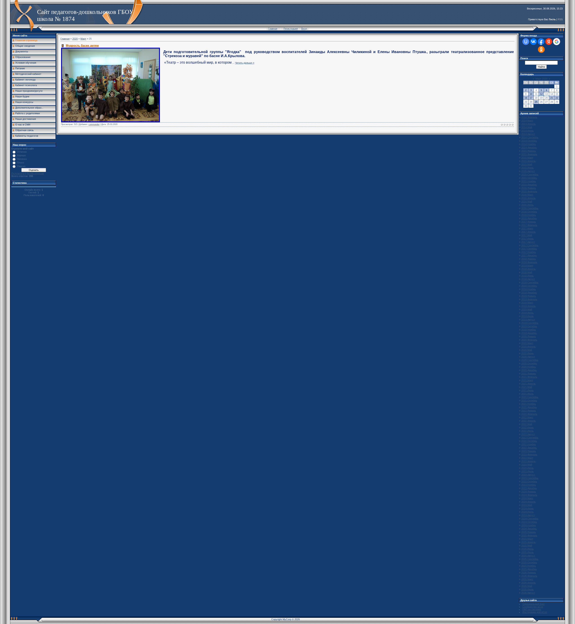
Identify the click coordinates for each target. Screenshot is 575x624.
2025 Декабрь (529, 569)
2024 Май (526, 505)
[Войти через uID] (525, 41)
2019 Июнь (527, 312)
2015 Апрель (528, 161)
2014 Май (526, 127)
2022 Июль (527, 430)
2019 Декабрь (529, 333)
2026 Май (526, 586)
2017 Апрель (528, 231)
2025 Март (527, 538)
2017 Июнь (527, 238)
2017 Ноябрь (528, 252)
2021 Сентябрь (529, 397)
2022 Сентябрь (529, 437)
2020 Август (528, 356)
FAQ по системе (531, 609)
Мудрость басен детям (82, 45)
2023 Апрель (528, 461)
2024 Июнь (527, 508)
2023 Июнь (527, 468)
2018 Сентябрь (529, 282)
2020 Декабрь (529, 370)
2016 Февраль (529, 191)
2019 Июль (527, 316)
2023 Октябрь (529, 481)
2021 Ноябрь (528, 404)
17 (531, 97)
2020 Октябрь (529, 363)
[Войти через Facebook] (541, 41)
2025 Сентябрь (529, 559)
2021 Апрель (528, 383)
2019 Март (527, 302)
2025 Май (526, 545)
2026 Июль (527, 589)
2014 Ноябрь (528, 144)
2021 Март (527, 380)
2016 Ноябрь (528, 215)
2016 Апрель (528, 198)
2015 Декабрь (529, 184)
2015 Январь (528, 151)
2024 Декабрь (529, 528)
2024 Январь (528, 491)
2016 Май (526, 201)
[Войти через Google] (556, 41)
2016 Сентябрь (529, 208)
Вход (304, 28)
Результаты (18, 173)
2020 (75, 38)
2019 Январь (528, 296)
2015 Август (528, 171)
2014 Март (527, 120)
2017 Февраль (529, 225)
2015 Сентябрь (529, 174)
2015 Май (526, 164)
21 (551, 97)
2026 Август (528, 592)
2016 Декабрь (529, 218)
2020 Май (526, 350)
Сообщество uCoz (532, 606)
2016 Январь (528, 188)
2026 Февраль (529, 576)
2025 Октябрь (529, 562)
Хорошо (21, 155)
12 (541, 94)
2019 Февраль (529, 299)
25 (536, 102)
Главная (272, 28)
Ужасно (21, 166)
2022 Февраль (529, 414)
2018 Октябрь (529, 285)
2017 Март (527, 228)
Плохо (20, 162)
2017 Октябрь (529, 248)
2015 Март (527, 157)
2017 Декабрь (529, 255)
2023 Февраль (529, 454)
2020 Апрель (528, 346)
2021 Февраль (529, 377)
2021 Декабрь (529, 407)
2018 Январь (528, 258)
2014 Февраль (529, 117)
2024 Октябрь (529, 522)
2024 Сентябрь (529, 518)
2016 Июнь (527, 205)
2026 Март (527, 579)
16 (525, 97)
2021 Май (526, 387)
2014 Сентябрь (529, 137)
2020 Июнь (527, 353)
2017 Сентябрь (529, 245)
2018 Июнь (527, 275)
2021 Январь (528, 373)
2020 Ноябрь (528, 366)
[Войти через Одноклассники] (541, 49)
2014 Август (528, 134)
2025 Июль (527, 552)
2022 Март (527, 417)
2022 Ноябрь (528, 444)
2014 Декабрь (529, 147)
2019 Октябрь (529, 326)
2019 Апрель (528, 306)
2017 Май (526, 235)
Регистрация (290, 28)
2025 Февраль (529, 535)
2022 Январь (528, 410)
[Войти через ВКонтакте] (533, 41)
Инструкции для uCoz (534, 612)
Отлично (22, 151)
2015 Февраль (529, 154)
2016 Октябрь (529, 211)
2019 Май (526, 309)
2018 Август (528, 279)
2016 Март (527, 194)
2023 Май (526, 464)
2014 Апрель (528, 124)
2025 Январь (528, 532)
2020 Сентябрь (529, 360)
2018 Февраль (529, 262)
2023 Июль (527, 471)
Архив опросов (35, 173)
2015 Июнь (527, 167)
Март (83, 38)
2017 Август (528, 242)
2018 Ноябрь (528, 289)
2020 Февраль (529, 339)
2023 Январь (528, 451)
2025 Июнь (527, 549)
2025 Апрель (528, 542)
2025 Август (528, 555)
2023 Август (528, 474)
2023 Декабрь (529, 488)
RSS (560, 19)
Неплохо (22, 159)
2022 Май (526, 424)
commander (94, 124)
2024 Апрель (528, 501)
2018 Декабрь (529, 292)
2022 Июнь (527, 427)
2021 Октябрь (529, 400)
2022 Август (528, 434)
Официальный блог (533, 604)
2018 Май (526, 272)
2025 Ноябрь (528, 565)
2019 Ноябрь (528, 329)
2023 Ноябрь (528, 484)
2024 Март (527, 498)
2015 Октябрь (529, 178)
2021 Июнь (527, 390)
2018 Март (527, 265)
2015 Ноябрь (528, 181)
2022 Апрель (528, 420)
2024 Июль (527, 511)
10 (531, 94)
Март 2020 (541, 78)
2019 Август (528, 319)
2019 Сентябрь (529, 323)
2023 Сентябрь (529, 478)
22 (556, 97)
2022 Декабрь (529, 447)
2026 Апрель (528, 582)
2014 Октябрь (529, 140)
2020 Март (527, 343)
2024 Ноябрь (528, 525)
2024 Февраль (529, 495)
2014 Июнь (527, 130)
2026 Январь (528, 572)
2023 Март (527, 457)
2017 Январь (528, 221)
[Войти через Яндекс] (548, 41)
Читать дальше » (244, 62)
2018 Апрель (528, 269)
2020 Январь (528, 336)
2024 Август (528, 515)
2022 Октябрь (529, 441)
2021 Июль (527, 393)
